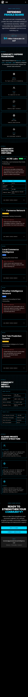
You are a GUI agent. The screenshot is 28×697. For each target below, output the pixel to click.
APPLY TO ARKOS (14, 527)
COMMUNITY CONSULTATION (13, 532)
